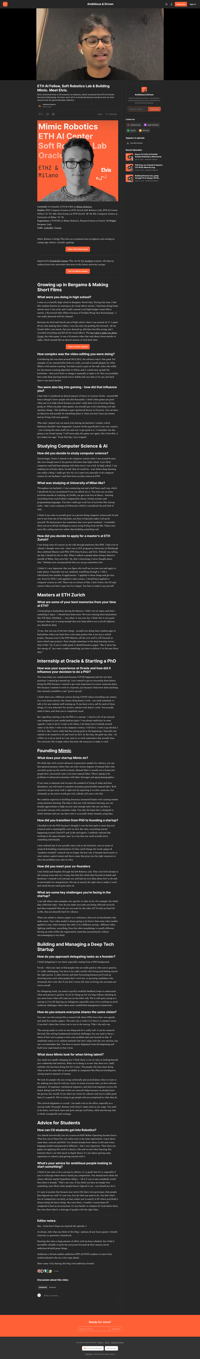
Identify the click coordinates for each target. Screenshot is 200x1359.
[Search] (166, 4)
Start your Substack (94, 1348)
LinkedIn (48, 228)
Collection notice (117, 1342)
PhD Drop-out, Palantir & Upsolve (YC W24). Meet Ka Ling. (148, 166)
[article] (144, 157)
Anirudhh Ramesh (49, 104)
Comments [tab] (43, 1287)
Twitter (58, 228)
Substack (88, 1354)
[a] (129, 157)
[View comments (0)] (168, 45)
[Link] (34, 287)
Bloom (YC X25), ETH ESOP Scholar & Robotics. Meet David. (148, 155)
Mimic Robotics (84, 206)
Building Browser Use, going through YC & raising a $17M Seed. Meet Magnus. (147, 177)
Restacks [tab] (52, 1287)
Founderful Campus (59, 261)
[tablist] (47, 1287)
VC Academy (87, 261)
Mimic (64, 750)
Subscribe (181, 4)
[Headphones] (31, 46)
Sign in (193, 4)
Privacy (100, 1342)
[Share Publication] (171, 4)
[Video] (31, 41)
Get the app (111, 1348)
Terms (107, 1342)
